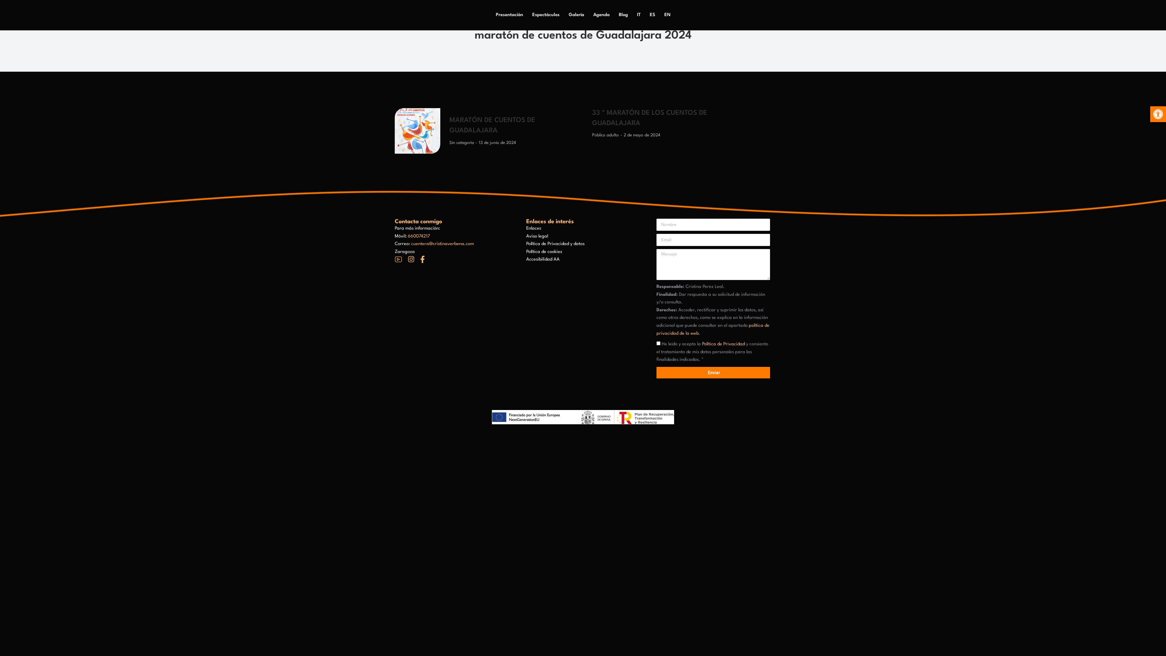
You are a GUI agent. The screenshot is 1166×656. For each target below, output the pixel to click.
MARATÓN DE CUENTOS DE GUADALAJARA (492, 125)
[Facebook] (422, 259)
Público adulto (605, 135)
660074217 (419, 236)
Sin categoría (461, 143)
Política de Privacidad (723, 344)
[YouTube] (398, 259)
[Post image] (417, 131)
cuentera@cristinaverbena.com (442, 244)
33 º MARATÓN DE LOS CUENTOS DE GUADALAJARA (649, 118)
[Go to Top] (1157, 647)
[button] (1158, 114)
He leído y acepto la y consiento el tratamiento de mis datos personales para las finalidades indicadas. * (712, 352)
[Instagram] (411, 259)
